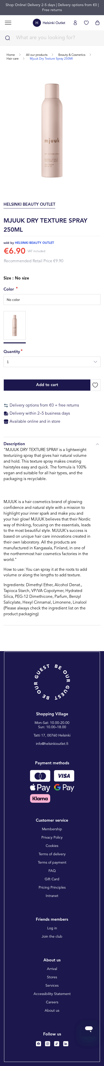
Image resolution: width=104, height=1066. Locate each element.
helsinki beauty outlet (34, 243)
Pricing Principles (52, 887)
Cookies (52, 846)
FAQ (52, 871)
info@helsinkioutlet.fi (52, 744)
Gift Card (52, 879)
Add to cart (47, 385)
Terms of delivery (52, 854)
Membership (52, 829)
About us (52, 1010)
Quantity (12, 352)
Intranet (52, 896)
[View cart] (97, 22)
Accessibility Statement (52, 994)
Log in (52, 928)
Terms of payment (52, 862)
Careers (52, 1002)
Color (9, 290)
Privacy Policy (52, 837)
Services (52, 985)
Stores (52, 977)
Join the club (52, 936)
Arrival (52, 969)
